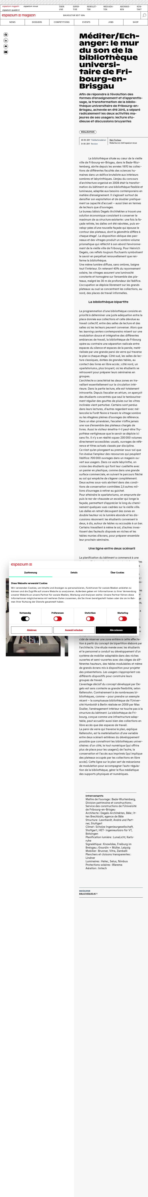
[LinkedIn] (6, 40)
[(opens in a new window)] (6, 52)
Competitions (62, 22)
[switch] (58, 618)
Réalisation (88, 132)
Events (86, 22)
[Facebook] (6, 35)
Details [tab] (74, 572)
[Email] (6, 46)
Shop (135, 22)
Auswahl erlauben (74, 630)
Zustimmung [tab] (30, 572)
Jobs (110, 22)
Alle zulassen (116, 630)
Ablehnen (32, 630)
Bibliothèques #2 (87, 893)
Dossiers (37, 22)
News (12, 22)
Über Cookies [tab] (117, 572)
